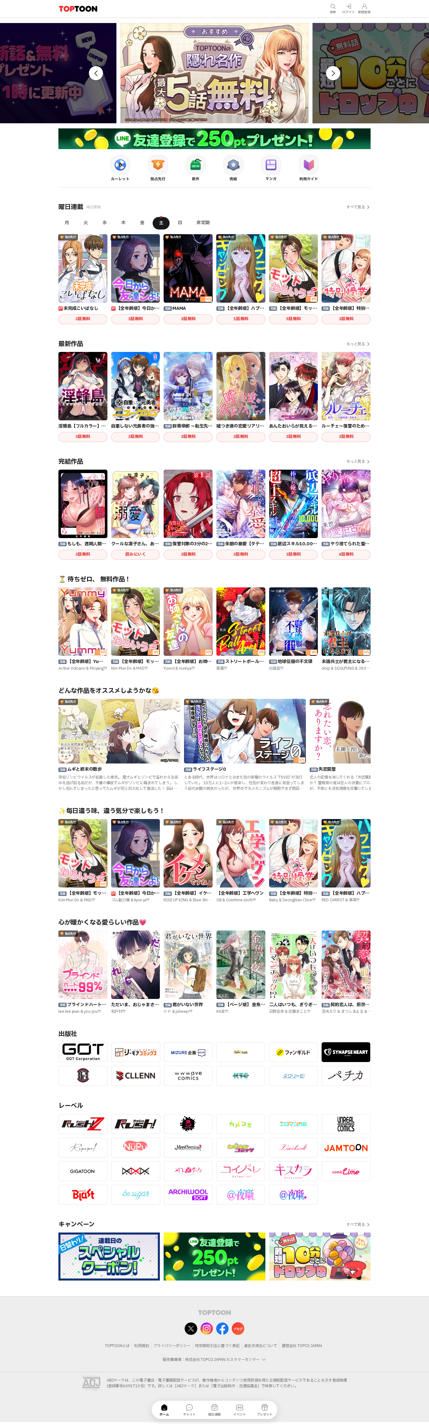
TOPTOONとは (117, 1346)
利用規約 (141, 1346)
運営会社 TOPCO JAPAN (302, 1346)
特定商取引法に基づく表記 (217, 1346)
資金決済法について (260, 1346)
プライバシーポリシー (172, 1346)
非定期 (203, 222)
